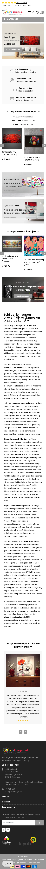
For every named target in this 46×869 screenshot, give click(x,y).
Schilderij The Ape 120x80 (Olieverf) (32, 158)
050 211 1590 (10, 789)
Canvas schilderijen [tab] (23, 124)
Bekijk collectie (13, 49)
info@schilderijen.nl (14, 791)
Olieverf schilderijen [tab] (23, 117)
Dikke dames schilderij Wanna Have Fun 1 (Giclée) (34, 262)
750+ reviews (21, 2)
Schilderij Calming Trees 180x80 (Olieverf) (10, 259)
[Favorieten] (37, 12)
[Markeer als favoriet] (19, 131)
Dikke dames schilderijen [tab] (23, 121)
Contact (17, 5)
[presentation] (2, 253)
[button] (44, 145)
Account (27, 5)
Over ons (6, 5)
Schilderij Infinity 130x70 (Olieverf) (9, 153)
